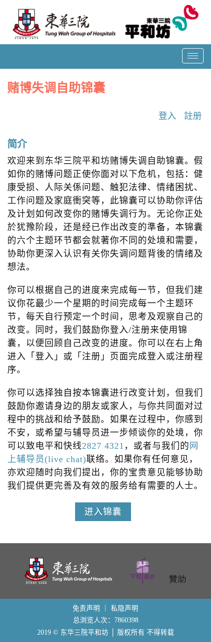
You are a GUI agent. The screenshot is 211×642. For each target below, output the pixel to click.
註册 (193, 116)
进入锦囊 (103, 512)
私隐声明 (124, 608)
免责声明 (86, 608)
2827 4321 (103, 446)
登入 (167, 116)
